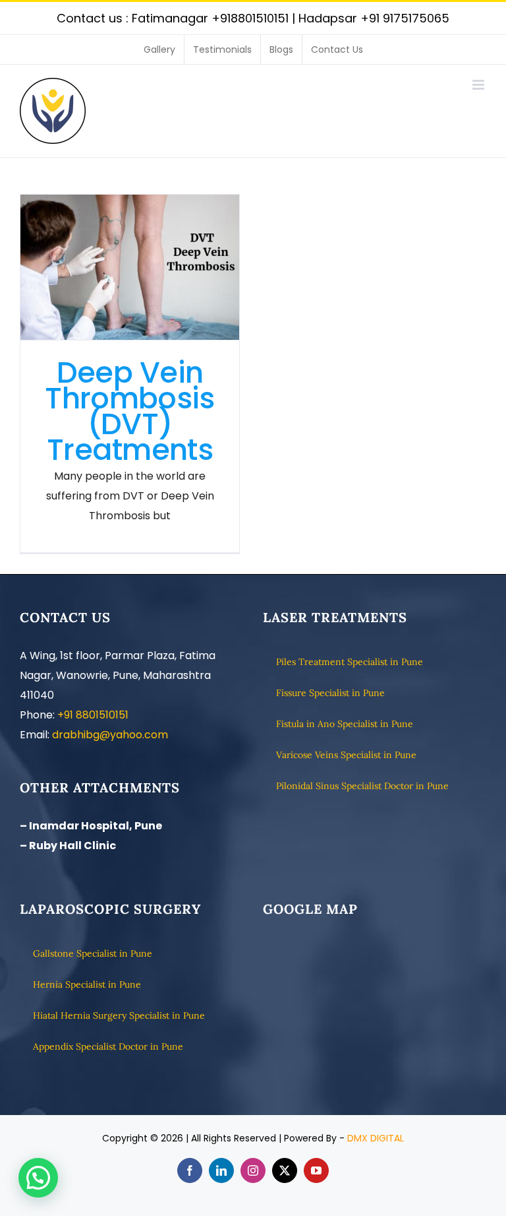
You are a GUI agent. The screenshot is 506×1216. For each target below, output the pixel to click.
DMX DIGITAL (375, 1138)
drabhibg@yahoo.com (110, 734)
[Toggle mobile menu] (479, 85)
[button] (38, 1178)
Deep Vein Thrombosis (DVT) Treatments (129, 267)
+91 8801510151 (92, 714)
